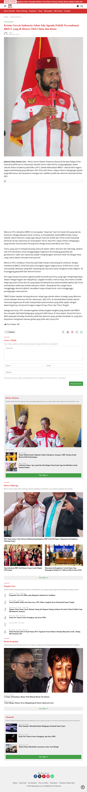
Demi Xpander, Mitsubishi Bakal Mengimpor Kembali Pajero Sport (42, 726)
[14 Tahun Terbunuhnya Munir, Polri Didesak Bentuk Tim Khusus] (43, 670)
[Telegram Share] (77, 332)
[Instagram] (48, 776)
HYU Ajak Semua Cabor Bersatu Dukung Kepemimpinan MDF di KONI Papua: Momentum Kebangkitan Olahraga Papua (41, 540)
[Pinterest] (44, 776)
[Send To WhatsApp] (81, 332)
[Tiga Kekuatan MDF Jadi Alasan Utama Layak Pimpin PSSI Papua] (23, 555)
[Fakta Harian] (10, 6)
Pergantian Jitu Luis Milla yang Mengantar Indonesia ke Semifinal (32, 595)
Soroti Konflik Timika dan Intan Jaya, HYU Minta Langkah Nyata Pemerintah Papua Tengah (41, 602)
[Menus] (5, 6)
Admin (11, 33)
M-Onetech (57, 786)
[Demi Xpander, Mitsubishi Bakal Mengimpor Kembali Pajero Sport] (11, 728)
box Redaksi (32, 783)
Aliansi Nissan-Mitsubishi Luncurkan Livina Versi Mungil (38, 747)
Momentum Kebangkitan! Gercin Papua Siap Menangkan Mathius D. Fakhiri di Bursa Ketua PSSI (63, 569)
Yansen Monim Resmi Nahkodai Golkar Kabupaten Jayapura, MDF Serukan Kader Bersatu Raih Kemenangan (47, 456)
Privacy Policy (43, 783)
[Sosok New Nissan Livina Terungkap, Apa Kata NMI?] (11, 738)
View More (43, 475)
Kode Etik (22, 783)
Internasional (8, 22)
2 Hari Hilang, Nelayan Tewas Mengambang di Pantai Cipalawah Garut (29, 703)
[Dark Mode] (78, 6)
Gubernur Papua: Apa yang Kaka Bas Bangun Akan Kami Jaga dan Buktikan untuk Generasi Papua (48, 466)
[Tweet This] (67, 332)
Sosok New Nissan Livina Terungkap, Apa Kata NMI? (27, 617)
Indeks (15, 783)
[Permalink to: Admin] (6, 33)
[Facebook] (35, 776)
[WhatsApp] (52, 776)
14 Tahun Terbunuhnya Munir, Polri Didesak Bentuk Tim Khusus (26, 697)
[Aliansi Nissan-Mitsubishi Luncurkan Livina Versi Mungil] (11, 748)
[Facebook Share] (63, 332)
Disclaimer (54, 783)
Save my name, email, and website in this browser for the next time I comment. (36, 378)
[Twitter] (39, 776)
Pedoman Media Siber (67, 783)
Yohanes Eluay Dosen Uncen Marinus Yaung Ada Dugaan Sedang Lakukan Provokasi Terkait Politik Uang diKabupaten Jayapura (45, 610)
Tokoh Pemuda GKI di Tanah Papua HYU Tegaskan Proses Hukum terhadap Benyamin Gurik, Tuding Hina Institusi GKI (44, 633)
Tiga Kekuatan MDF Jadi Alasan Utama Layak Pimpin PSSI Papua (23, 569)
